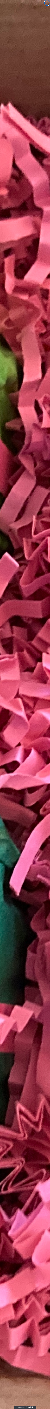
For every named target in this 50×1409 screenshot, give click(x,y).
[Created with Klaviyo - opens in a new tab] (25, 1407)
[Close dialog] (47, 3)
